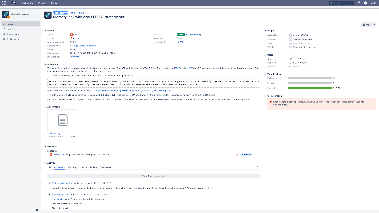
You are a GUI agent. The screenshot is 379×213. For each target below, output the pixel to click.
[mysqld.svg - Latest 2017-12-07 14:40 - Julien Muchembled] (62, 120)
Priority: (51, 38)
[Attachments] (45, 107)
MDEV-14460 (77, 13)
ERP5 (177, 68)
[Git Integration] (265, 96)
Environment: (53, 53)
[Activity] (45, 163)
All (50, 167)
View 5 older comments (153, 176)
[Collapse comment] (49, 183)
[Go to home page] (13, 3)
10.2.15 (180, 42)
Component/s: (54, 45)
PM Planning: (53, 56)
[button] (4, 3)
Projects (42, 3)
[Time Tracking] (265, 74)
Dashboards (27, 3)
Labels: (50, 49)
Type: (50, 34)
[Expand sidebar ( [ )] (37, 210)
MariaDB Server (20, 14)
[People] (265, 30)
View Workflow (193, 34)
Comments (59, 167)
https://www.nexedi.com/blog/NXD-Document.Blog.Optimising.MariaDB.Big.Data (132, 90)
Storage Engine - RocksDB (83, 45)
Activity (93, 167)
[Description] (45, 64)
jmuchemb (58, 199)
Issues (54, 3)
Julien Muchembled (64, 183)
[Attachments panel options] (258, 107)
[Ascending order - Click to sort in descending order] (257, 166)
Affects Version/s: (55, 42)
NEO (190, 68)
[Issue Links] (45, 146)
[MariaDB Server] (5, 14)
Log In (373, 3)
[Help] (365, 3)
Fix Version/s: (160, 42)
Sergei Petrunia (62, 194)
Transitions (105, 167)
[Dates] (265, 55)
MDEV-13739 (59, 154)
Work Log (72, 167)
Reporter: (271, 39)
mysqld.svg (54, 133)
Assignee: (272, 35)
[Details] (45, 30)
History (83, 167)
